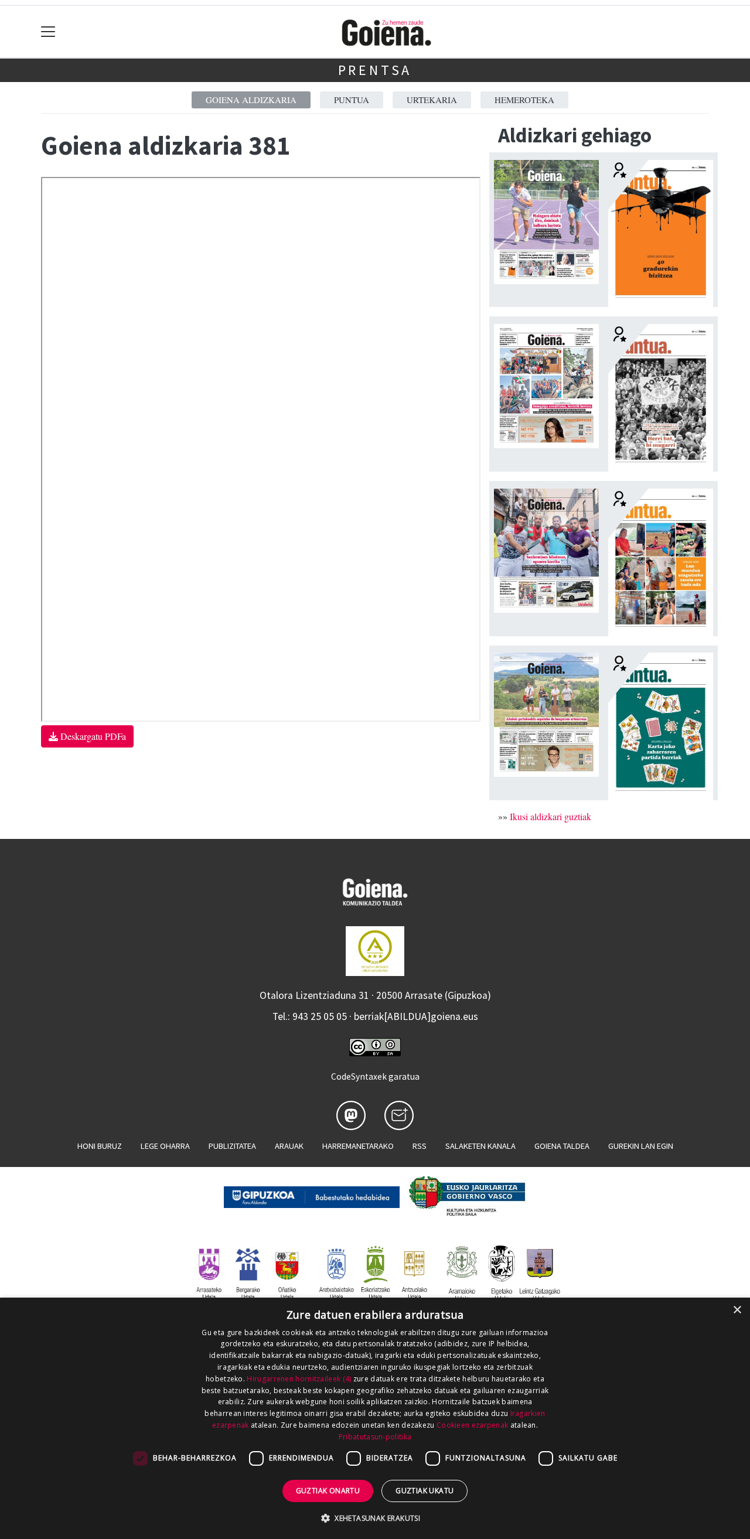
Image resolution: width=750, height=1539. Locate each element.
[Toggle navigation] (48, 32)
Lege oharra (165, 1146)
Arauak (289, 1146)
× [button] (736, 1310)
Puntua (351, 99)
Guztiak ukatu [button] (425, 1491)
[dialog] (375, 1418)
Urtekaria (432, 99)
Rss (419, 1146)
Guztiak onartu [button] (328, 1491)
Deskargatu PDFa (92, 736)
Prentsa (375, 70)
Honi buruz (99, 1146)
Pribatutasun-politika (375, 1437)
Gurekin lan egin (640, 1146)
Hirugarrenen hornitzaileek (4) (299, 1379)
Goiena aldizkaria (251, 99)
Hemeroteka (524, 99)
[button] (375, 1518)
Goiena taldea (561, 1146)
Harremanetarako (358, 1146)
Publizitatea (232, 1146)
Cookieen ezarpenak (472, 1425)
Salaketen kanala (480, 1146)
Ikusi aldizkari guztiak (550, 816)
